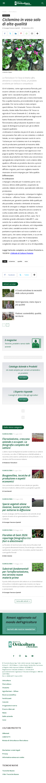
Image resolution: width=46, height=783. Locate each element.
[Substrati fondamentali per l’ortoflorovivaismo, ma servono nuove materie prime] (38, 567)
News (4, 713)
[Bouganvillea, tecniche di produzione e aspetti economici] (38, 474)
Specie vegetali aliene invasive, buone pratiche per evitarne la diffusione (16, 507)
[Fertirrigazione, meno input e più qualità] (8, 304)
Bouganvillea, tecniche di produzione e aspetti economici (16, 478)
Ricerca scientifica (9, 695)
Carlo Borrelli (8, 491)
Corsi (4, 720)
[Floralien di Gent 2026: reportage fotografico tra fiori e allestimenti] (38, 533)
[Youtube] (32, 656)
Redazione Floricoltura (10, 463)
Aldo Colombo (8, 556)
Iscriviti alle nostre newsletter (21, 629)
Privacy (5, 754)
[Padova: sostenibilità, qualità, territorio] (8, 316)
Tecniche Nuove (8, 771)
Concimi (5, 702)
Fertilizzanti (6, 698)
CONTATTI (6, 737)
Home (4, 12)
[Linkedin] (26, 656)
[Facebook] (13, 656)
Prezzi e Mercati (8, 709)
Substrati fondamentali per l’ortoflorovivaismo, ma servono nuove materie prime (15, 573)
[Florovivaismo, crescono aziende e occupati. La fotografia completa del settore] (38, 437)
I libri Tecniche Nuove (10, 774)
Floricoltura (12, 12)
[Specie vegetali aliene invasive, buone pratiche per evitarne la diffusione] (38, 502)
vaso (26, 261)
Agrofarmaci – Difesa (10, 691)
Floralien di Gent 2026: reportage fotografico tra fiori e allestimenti (16, 538)
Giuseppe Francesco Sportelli (12, 522)
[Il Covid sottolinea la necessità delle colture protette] (8, 293)
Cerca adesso (23, 378)
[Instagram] (20, 656)
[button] (42, 3)
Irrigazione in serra (9, 705)
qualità (20, 261)
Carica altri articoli (22, 601)
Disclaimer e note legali (11, 750)
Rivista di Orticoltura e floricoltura (15, 740)
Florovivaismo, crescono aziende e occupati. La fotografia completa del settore (16, 443)
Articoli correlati (10, 284)
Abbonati (5, 733)
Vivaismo (5, 688)
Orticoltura (6, 680)
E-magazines (23, 343)
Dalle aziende (7, 716)
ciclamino (12, 261)
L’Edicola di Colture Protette (21, 253)
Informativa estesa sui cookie (13, 757)
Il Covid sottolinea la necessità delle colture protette (28, 292)
